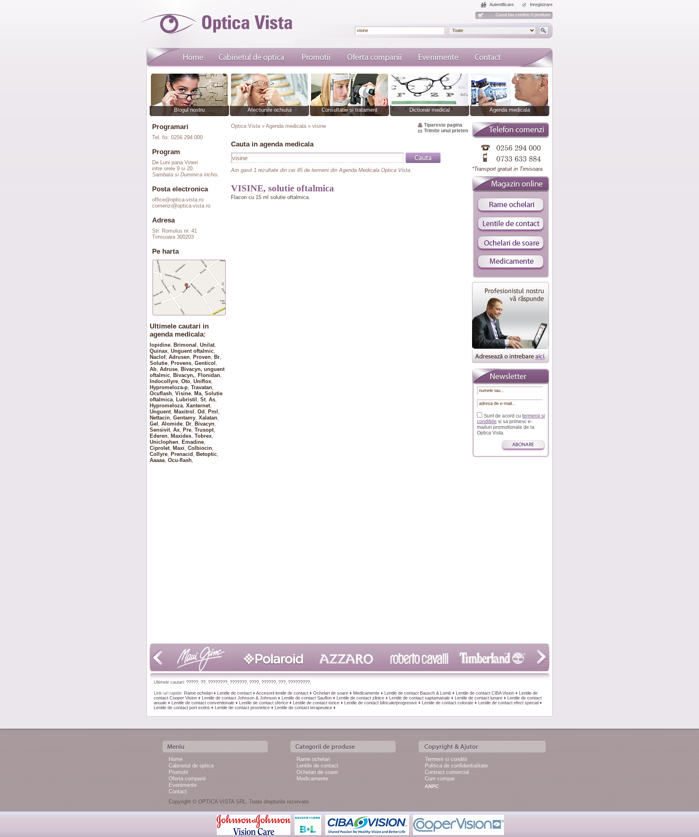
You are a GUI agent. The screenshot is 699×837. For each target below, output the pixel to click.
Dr (188, 424)
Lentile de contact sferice (263, 702)
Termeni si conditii (446, 759)
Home (175, 759)
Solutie (158, 363)
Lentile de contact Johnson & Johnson (239, 697)
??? (282, 682)
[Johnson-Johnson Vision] (253, 824)
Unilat (207, 345)
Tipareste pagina (443, 125)
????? (192, 682)
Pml (213, 412)
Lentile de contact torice (316, 702)
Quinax (158, 351)
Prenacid (182, 454)
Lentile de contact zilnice (360, 697)
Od (201, 412)
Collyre (158, 454)
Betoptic (206, 454)
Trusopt (204, 430)
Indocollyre (164, 381)
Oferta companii (187, 779)
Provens (181, 363)
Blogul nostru (189, 110)
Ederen (158, 436)
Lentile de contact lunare (478, 697)
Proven (202, 357)
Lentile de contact (234, 693)
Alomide (171, 424)
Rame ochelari (198, 693)
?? (203, 682)
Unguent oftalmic (192, 351)
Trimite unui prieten (446, 130)
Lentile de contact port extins (182, 707)
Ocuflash (161, 393)
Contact (178, 791)
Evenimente (183, 785)
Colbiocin (200, 448)
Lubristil (186, 399)
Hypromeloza (166, 406)
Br (217, 357)
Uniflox (202, 381)
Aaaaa (157, 460)
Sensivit (160, 430)
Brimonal (185, 345)
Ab (153, 369)
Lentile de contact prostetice (242, 707)
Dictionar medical (429, 110)
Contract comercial (447, 772)
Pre (187, 430)
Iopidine (160, 345)
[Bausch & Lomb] (307, 824)
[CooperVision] (458, 824)
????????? (299, 682)
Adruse (169, 369)
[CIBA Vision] (367, 824)
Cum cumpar (440, 779)
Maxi (178, 448)
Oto (185, 381)
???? (254, 682)
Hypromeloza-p (169, 387)
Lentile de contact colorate (447, 702)
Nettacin (160, 418)
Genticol (205, 363)
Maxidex (181, 436)
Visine (183, 393)
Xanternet (198, 406)
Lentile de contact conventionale (203, 702)
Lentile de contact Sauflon (307, 697)
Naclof (157, 357)
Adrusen (179, 357)
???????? (217, 682)
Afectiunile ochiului (270, 110)
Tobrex (203, 436)
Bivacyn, (184, 375)
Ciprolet (159, 448)
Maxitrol (184, 412)
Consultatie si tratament (349, 110)
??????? (238, 682)
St (202, 399)
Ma (197, 393)
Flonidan (209, 375)
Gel (154, 424)
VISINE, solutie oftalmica (282, 188)
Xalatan (208, 418)
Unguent (160, 412)
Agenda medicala (509, 110)
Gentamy (184, 418)
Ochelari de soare (330, 693)
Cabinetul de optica (191, 766)
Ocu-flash (180, 460)
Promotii (178, 772)
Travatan (201, 387)
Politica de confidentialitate (456, 766)
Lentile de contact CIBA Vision (485, 693)
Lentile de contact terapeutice (303, 707)
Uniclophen (164, 442)
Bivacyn (204, 424)
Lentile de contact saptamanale (419, 697)
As (212, 399)
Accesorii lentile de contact (282, 693)
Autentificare (501, 4)
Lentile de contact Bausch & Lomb (417, 693)
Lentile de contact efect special (508, 702)
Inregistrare (541, 4)
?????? (268, 682)
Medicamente (366, 693)
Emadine (193, 442)
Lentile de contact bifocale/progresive (380, 702)
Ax (176, 430)
